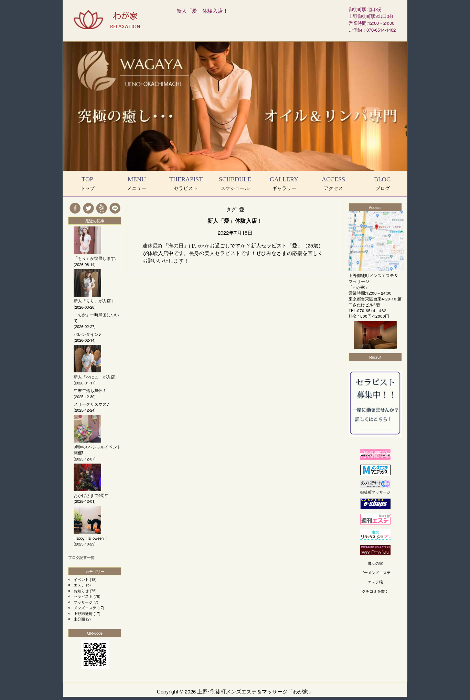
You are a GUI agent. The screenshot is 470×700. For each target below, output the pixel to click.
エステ (79, 584)
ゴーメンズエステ (375, 572)
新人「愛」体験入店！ (202, 10)
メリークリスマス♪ (91, 404)
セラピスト (83, 596)
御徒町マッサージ (375, 492)
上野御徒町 (83, 613)
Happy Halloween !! (90, 538)
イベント (81, 579)
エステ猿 (375, 581)
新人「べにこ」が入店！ (96, 377)
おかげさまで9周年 (91, 495)
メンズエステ (85, 607)
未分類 (79, 619)
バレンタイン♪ (87, 334)
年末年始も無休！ (90, 390)
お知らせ (81, 590)
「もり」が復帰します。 (96, 258)
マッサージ (83, 602)
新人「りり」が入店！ (94, 301)
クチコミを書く (375, 591)
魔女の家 (375, 563)
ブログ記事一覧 (81, 557)
